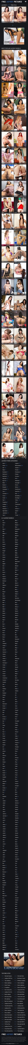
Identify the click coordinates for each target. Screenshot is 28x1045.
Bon (4, 626)
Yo (16, 932)
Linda (4, 925)
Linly (4, 928)
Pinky (17, 759)
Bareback (5, 472)
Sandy (17, 807)
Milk (16, 550)
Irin (4, 794)
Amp (4, 546)
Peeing (17, 474)
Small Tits (18, 491)
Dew (4, 701)
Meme (17, 540)
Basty (4, 591)
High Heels (5, 510)
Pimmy (17, 757)
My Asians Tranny (21, 978)
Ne (16, 632)
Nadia (17, 593)
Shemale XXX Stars (21, 1017)
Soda (17, 826)
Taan (16, 861)
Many (4, 949)
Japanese (6, 513)
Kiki (4, 887)
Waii (16, 906)
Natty (17, 630)
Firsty (4, 736)
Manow (5, 947)
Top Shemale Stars (21, 1028)
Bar (4, 589)
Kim (4, 889)
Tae (16, 863)
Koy (4, 897)
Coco (4, 669)
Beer (4, 604)
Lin (4, 923)
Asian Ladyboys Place (21, 985)
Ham (4, 779)
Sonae (17, 833)
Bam (4, 587)
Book (4, 630)
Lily (4, 921)
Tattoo (17, 500)
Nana (17, 604)
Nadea (17, 591)
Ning (16, 647)
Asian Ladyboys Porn (9, 1010)
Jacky (4, 803)
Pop (16, 777)
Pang (16, 723)
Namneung (18, 600)
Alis (4, 531)
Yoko (17, 934)
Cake (4, 641)
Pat (16, 734)
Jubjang (5, 850)
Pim (16, 755)
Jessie (4, 828)
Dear (4, 690)
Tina (16, 882)
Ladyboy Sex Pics (8, 1003)
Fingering (5, 502)
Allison (5, 533)
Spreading (18, 495)
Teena (17, 876)
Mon (16, 580)
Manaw (5, 945)
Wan (16, 908)
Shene (17, 820)
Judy (4, 852)
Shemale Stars (20, 976)
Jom (4, 841)
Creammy (5, 677)
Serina (17, 815)
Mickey (17, 544)
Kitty (4, 893)
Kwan (4, 900)
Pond (17, 770)
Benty (4, 613)
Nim (16, 645)
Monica (17, 585)
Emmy (5, 718)
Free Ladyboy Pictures (10, 1043)
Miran (17, 570)
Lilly (4, 919)
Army (4, 572)
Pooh (16, 774)
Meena (17, 535)
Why (16, 912)
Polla (16, 766)
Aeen (4, 522)
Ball (4, 583)
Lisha (4, 934)
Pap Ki (16, 725)
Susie (16, 854)
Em (4, 714)
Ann (4, 552)
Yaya (16, 928)
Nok (16, 656)
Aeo (4, 524)
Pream (17, 781)
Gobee (4, 762)
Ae (4, 520)
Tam (16, 867)
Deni (4, 699)
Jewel (4, 833)
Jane (4, 809)
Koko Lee (5, 895)
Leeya (4, 917)
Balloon (5, 585)
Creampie (6, 489)
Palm (16, 712)
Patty (17, 736)
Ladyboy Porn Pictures (9, 1026)
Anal (4, 463)
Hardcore (5, 508)
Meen (16, 533)
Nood (16, 665)
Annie (4, 557)
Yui (16, 940)
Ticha (17, 880)
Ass (4, 467)
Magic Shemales (8, 1017)
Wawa (17, 910)
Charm (4, 654)
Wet (16, 513)
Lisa (4, 932)
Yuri (16, 945)
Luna (4, 936)
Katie (4, 876)
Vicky (16, 902)
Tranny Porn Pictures (21, 989)
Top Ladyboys (8, 980)
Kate (4, 874)
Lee (4, 915)
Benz (4, 615)
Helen (4, 783)
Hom (4, 785)
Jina (4, 839)
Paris (17, 729)
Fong (4, 738)
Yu (16, 938)
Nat (16, 621)
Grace (4, 770)
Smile (17, 822)
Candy (5, 645)
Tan (16, 869)
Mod (16, 576)
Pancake (17, 721)
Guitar (4, 774)
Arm (4, 570)
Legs (4, 515)
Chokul (4, 660)
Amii (4, 542)
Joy (4, 846)
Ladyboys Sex (20, 1005)
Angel (4, 550)
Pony (16, 772)
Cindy (4, 667)
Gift (4, 749)
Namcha (17, 598)
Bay (4, 593)
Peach (17, 740)
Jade (4, 805)
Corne (4, 673)
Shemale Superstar (9, 976)
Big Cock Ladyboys (9, 1001)
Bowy (4, 634)
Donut (4, 706)
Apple (4, 563)
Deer (4, 697)
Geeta (4, 744)
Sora (16, 839)
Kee (4, 878)
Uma (16, 893)
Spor (16, 841)
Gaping (5, 506)
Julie (4, 854)
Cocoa (4, 671)
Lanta (4, 912)
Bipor (4, 619)
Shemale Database (9, 1019)
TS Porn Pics (7, 1024)
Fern (4, 731)
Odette (17, 690)
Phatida (17, 746)
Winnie (17, 921)
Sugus (17, 848)
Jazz (4, 818)
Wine (16, 919)
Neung (17, 641)
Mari (16, 520)
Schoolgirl (18, 482)
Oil (16, 697)
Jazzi (4, 820)
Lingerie (17, 463)
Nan (16, 602)
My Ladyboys (20, 1003)
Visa (16, 904)
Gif (4, 746)
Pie (16, 753)
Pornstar (17, 476)
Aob (4, 561)
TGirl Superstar (20, 1010)
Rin (16, 790)
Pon (16, 768)
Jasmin (5, 813)
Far (4, 727)
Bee (4, 602)
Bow (4, 632)
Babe (4, 469)
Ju (3, 848)
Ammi (4, 544)
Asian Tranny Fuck (21, 987)
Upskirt (17, 510)
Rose (17, 796)
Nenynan (17, 639)
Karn (4, 869)
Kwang (4, 902)
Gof (4, 764)
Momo (17, 578)
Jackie (4, 800)
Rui (16, 798)
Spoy (16, 843)
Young (17, 515)
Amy (4, 548)
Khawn (4, 884)
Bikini (5, 482)
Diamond (5, 703)
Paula (16, 738)
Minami (17, 557)
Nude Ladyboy (8, 994)
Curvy (4, 495)
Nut (16, 686)
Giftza (4, 751)
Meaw (16, 531)
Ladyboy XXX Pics (8, 978)
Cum (4, 491)
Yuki (16, 943)
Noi (16, 654)
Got (4, 768)
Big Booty (5, 476)
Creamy (5, 680)
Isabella (5, 796)
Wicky (17, 915)
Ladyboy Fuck (7, 1021)
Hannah (5, 781)
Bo (3, 621)
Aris (4, 568)
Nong (16, 660)
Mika (16, 548)
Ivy (3, 798)
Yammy (17, 925)
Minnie (17, 565)
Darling (4, 688)
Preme (17, 783)
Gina (4, 757)
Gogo (4, 766)
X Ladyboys (7, 987)
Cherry (5, 658)
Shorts (17, 484)
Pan (16, 718)
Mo (16, 572)
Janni (4, 811)
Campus (5, 643)
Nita (16, 649)
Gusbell (4, 777)
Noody (17, 667)
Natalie (17, 624)
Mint (16, 568)
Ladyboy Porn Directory (9, 992)
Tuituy (16, 891)
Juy (4, 859)
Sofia (16, 828)
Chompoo (5, 662)
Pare (16, 727)
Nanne (17, 611)
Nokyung (17, 658)
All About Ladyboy (21, 980)
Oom (16, 708)
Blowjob (5, 487)
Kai (4, 863)
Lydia (4, 938)
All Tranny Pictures (21, 992)
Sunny (17, 852)
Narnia (17, 619)
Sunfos (17, 850)
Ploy (16, 762)
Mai (4, 940)
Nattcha (17, 628)
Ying (16, 930)
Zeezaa (17, 949)
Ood (16, 706)
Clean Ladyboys (20, 982)
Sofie (16, 831)
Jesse (4, 826)
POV (16, 478)
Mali (4, 943)
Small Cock (18, 489)
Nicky (16, 643)
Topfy (16, 889)
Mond (17, 583)
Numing (17, 680)
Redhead (17, 480)
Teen (17, 502)
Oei (16, 693)
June (4, 856)
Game (4, 742)
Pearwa (17, 742)
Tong (16, 884)
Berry (4, 617)
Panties (17, 469)
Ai (3, 527)
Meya (16, 542)
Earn (4, 710)
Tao (16, 871)
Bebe (4, 600)
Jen (4, 822)
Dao (4, 684)
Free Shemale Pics (9, 1031)
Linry (4, 930)
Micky (16, 546)
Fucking (5, 504)
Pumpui (17, 785)
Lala (4, 910)
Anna (4, 555)
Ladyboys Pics (8, 1008)
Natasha (17, 626)
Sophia (17, 837)
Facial (5, 497)
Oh (16, 695)
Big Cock (5, 478)
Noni (16, 662)
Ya (16, 923)
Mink (16, 563)
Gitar (4, 759)
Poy (16, 779)
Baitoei (4, 578)
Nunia (16, 684)
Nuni (16, 682)
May (16, 527)
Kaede (4, 861)
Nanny (17, 613)
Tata (16, 874)
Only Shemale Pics (21, 1014)
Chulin (5, 665)
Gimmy (4, 755)
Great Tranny (7, 985)
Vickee (17, 900)
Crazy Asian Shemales (9, 1028)
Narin (16, 617)
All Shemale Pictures (21, 1008)
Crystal (4, 682)
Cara (4, 647)
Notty (16, 673)
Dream (5, 708)
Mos (16, 589)
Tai (16, 865)
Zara (16, 947)
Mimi (16, 555)
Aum (4, 574)
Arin (4, 565)
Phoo (16, 751)
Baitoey (5, 580)
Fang (4, 725)
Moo (16, 587)
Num (16, 677)
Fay (4, 729)
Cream (4, 675)
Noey (16, 652)
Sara (16, 811)
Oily (16, 699)
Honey (5, 787)
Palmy (17, 714)
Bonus (4, 628)
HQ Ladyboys (7, 998)
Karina (5, 867)
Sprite (16, 846)
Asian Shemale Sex (9, 1014)
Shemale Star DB (21, 1024)
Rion (16, 794)
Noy (16, 675)
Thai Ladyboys (20, 1031)
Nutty (17, 688)
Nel (16, 634)
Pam (16, 716)
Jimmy (4, 837)
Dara (4, 686)
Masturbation (19, 465)
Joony (4, 843)
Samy (16, 805)
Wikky (16, 917)
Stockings (18, 497)
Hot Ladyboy (20, 1001)
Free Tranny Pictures (9, 989)
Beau (4, 596)
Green (4, 772)
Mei (16, 537)
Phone (17, 749)
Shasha (17, 818)
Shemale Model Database (21, 994)
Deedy (4, 695)
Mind (16, 559)
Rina (16, 792)
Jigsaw (4, 835)
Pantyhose (18, 472)
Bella (4, 608)
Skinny (17, 487)
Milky (16, 552)
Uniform (17, 508)
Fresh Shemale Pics (21, 998)
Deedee (5, 693)
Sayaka (17, 813)
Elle (4, 712)
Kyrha (4, 906)
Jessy (4, 831)
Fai (4, 723)
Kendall (4, 882)
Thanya (17, 878)
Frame (5, 740)
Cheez (4, 656)
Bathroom (5, 474)
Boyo (4, 637)
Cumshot (5, 493)
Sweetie (17, 859)
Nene (16, 637)
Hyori (4, 790)
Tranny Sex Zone (21, 996)
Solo (17, 493)
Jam (4, 807)
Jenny (5, 824)
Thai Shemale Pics (9, 1005)
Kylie (4, 904)
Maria (16, 522)
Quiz (16, 787)
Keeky (4, 880)
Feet (4, 500)
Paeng (17, 710)
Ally (4, 535)
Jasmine (5, 815)
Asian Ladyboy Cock (21, 1012)
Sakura (17, 800)
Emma (5, 716)
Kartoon (5, 871)
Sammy (17, 803)
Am (4, 537)
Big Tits (5, 480)
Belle (4, 611)
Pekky (16, 744)
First (4, 734)
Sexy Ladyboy (8, 1012)
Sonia (16, 835)
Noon (17, 671)
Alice (4, 529)
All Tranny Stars (8, 996)
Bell (4, 606)
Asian (5, 465)
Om (16, 703)
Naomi (17, 615)
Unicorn (17, 897)
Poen (16, 764)
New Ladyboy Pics (21, 1019)
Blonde (5, 484)
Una (16, 895)
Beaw (4, 598)
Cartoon (5, 652)
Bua (4, 639)
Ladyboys (19, 1026)
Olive (16, 701)
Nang (16, 608)
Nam (16, 596)
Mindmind (17, 561)
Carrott (4, 649)
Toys (17, 506)
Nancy (17, 606)
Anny (4, 559)
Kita (4, 891)
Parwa (17, 731)
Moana (17, 574)
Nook (16, 669)
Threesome (18, 504)
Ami (4, 540)
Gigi (4, 753)
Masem (17, 524)
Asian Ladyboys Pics (9, 982)
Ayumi (4, 576)
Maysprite (17, 529)
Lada (4, 908)
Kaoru (4, 865)
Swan (17, 856)
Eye (4, 721)
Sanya (17, 809)
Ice (4, 792)
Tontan (17, 887)
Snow (16, 824)
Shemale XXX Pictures (21, 1021)
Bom (4, 624)
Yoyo (17, 936)
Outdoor (17, 467)
